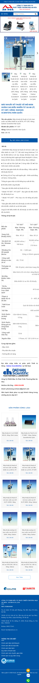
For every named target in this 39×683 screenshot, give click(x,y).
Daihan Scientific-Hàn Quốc (16, 130)
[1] (36, 14)
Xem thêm (19, 577)
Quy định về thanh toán (8, 650)
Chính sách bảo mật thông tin (10, 643)
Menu (6, 14)
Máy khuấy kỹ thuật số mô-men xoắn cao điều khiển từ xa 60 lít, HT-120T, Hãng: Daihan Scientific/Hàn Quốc (18, 121)
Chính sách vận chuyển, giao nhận (12, 653)
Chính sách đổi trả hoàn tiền (10, 645)
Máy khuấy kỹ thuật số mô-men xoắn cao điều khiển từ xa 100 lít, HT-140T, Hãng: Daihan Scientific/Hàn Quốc (10, 470)
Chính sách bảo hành (7, 648)
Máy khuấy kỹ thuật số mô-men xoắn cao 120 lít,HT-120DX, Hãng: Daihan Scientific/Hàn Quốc (10, 502)
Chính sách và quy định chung (10, 655)
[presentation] (3, 24)
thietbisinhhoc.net (24, 672)
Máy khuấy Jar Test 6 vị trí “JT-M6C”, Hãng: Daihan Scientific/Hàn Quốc (29, 435)
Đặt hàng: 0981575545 (21, 140)
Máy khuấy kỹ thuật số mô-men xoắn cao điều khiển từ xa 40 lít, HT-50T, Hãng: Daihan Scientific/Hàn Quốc (29, 470)
